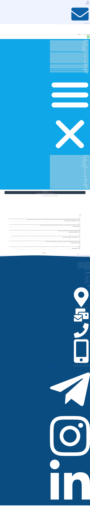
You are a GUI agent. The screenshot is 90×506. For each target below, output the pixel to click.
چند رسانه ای (85, 173)
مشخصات (86, 65)
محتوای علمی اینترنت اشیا (86, 167)
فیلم (85, 59)
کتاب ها (86, 52)
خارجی (85, 62)
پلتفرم (85, 158)
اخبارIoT (87, 73)
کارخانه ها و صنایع (84, 163)
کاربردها (86, 45)
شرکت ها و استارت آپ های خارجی (83, 50)
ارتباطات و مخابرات (84, 42)
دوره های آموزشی (85, 69)
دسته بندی (86, 71)
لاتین (85, 55)
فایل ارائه (85, 60)
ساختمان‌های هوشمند (83, 161)
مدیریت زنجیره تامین (83, 165)
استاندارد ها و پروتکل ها (84, 44)
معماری (86, 156)
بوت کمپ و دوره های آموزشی (85, 184)
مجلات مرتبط (85, 182)
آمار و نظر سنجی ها (86, 72)
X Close (89, 505)
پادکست (85, 175)
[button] (70, 114)
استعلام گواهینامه (85, 185)
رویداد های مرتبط (85, 61)
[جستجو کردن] (79, 34)
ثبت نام (86, 187)
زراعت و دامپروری (84, 47)
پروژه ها (86, 178)
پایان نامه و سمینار (85, 54)
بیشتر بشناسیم (85, 51)
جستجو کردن (88, 34)
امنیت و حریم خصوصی (84, 160)
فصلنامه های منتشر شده (84, 64)
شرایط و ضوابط (85, 66)
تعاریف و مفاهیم (85, 40)
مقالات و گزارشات (85, 56)
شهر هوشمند (84, 49)
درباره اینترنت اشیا (87, 155)
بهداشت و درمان (84, 48)
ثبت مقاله (86, 180)
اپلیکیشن (85, 43)
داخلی (85, 67)
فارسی (85, 168)
